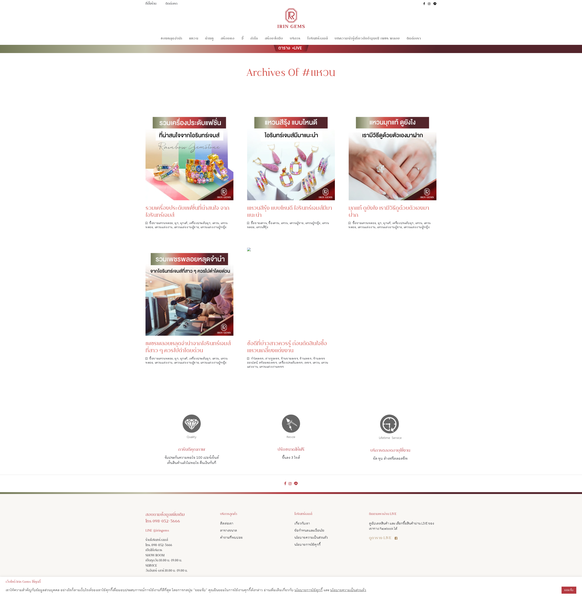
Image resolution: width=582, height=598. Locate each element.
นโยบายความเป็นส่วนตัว (311, 537)
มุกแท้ (184, 223)
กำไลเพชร (257, 358)
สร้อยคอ (228, 39)
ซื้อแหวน (273, 223)
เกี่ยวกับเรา (302, 523)
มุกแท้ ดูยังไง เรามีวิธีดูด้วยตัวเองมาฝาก (389, 212)
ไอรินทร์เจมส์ (317, 39)
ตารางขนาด (228, 530)
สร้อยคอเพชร (268, 363)
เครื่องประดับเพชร (291, 363)
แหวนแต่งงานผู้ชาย (186, 227)
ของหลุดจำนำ (171, 39)
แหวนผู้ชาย (297, 223)
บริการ (295, 39)
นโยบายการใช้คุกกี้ (307, 544)
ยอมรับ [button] (569, 590)
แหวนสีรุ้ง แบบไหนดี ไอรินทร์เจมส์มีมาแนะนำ (289, 212)
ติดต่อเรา (171, 4)
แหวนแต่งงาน (164, 227)
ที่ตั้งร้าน (151, 4)
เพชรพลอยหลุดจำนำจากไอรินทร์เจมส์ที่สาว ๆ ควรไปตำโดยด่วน (188, 347)
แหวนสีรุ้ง (262, 227)
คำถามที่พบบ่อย (231, 537)
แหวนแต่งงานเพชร (271, 367)
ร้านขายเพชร (289, 358)
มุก (176, 223)
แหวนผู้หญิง (313, 223)
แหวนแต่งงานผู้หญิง (213, 227)
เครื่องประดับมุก (200, 223)
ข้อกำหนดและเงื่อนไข (309, 530)
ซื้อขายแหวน (259, 223)
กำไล (254, 39)
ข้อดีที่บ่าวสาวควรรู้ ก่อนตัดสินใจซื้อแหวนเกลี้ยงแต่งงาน (287, 347)
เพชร (307, 363)
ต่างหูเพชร (272, 358)
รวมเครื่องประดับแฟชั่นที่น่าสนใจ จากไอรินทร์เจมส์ (187, 212)
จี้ (242, 39)
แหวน (193, 39)
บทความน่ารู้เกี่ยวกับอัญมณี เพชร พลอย (367, 39)
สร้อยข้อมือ (274, 39)
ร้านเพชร (305, 358)
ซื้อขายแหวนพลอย (161, 223)
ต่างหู (209, 39)
